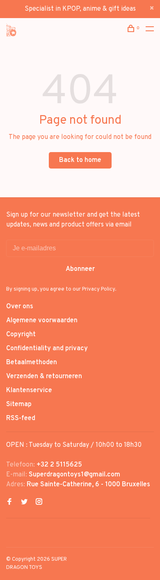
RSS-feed (20, 418)
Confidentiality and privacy (47, 348)
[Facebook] (9, 503)
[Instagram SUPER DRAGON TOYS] (39, 503)
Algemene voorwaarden (42, 321)
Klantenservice (29, 390)
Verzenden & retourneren (44, 376)
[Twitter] (24, 503)
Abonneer (80, 269)
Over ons (19, 307)
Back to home (80, 160)
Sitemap (19, 404)
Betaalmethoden (31, 362)
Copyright (21, 334)
